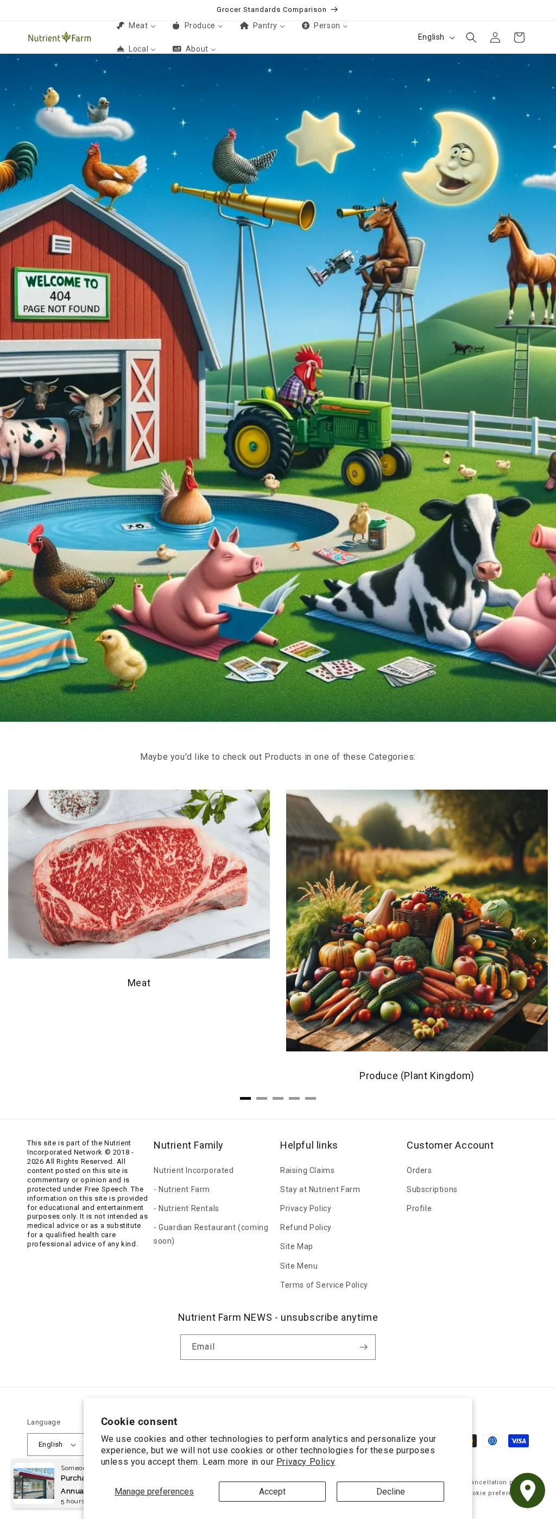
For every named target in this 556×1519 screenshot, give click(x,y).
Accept (272, 1491)
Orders (419, 1170)
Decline (390, 1491)
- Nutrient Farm (182, 1189)
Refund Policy (306, 1227)
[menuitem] (135, 25)
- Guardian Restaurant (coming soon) (211, 1234)
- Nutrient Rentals (186, 1208)
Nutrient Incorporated (194, 1170)
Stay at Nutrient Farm (320, 1189)
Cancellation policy (498, 1482)
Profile (419, 1208)
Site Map (296, 1246)
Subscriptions (432, 1189)
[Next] (534, 940)
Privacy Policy (305, 1462)
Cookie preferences (496, 1493)
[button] (471, 37)
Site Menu (299, 1266)
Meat (139, 982)
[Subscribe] (363, 1347)
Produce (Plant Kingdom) (417, 1075)
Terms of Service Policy (324, 1285)
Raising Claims (307, 1170)
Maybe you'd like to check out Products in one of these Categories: (278, 757)
